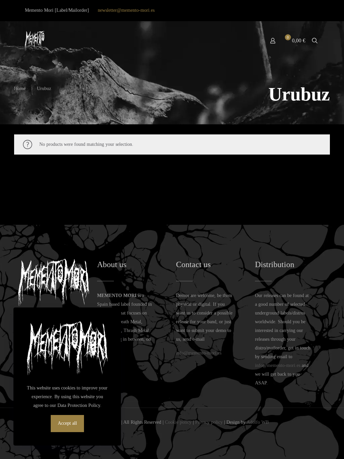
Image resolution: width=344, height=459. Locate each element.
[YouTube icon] (299, 10)
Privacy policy (209, 422)
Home (20, 88)
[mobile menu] (249, 40)
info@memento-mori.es (198, 353)
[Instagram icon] (307, 10)
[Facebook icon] (291, 10)
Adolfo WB (258, 422)
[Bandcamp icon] (316, 10)
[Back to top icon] (312, 445)
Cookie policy (178, 422)
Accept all (67, 423)
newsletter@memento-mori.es (126, 10)
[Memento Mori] (34, 40)
